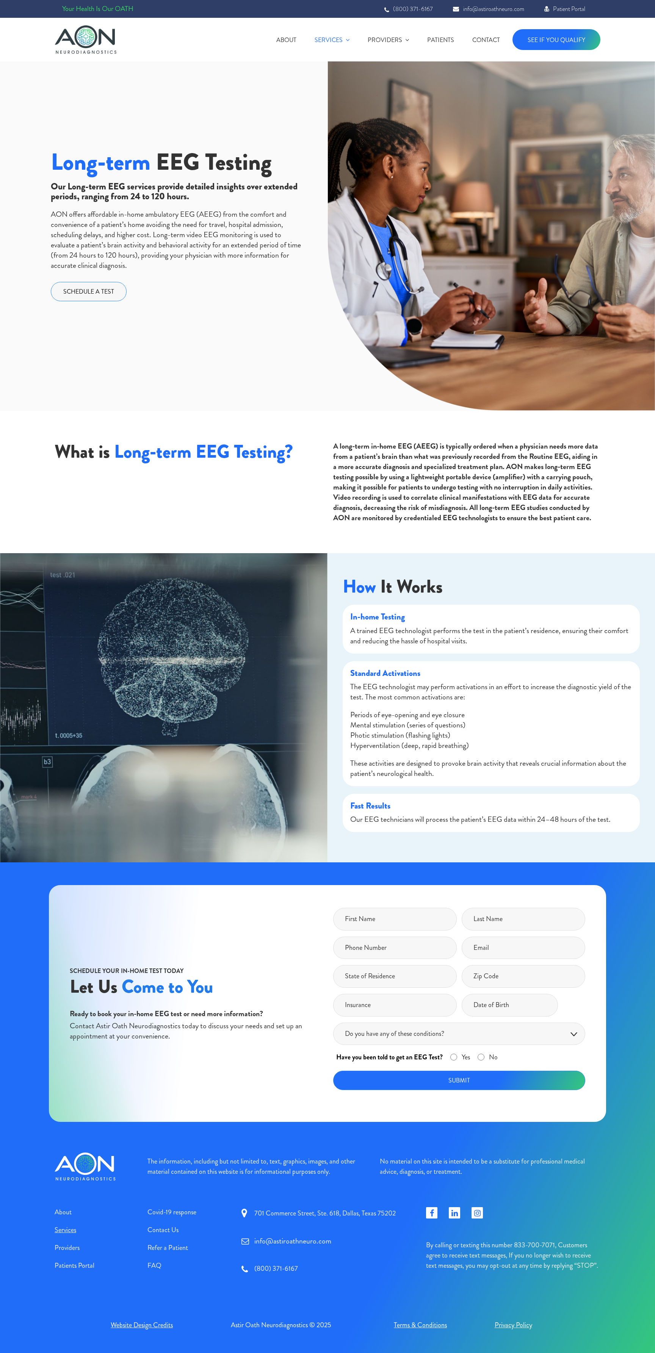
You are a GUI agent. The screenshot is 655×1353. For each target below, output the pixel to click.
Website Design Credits (142, 1325)
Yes (466, 1057)
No (493, 1057)
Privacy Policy (513, 1325)
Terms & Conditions (420, 1325)
